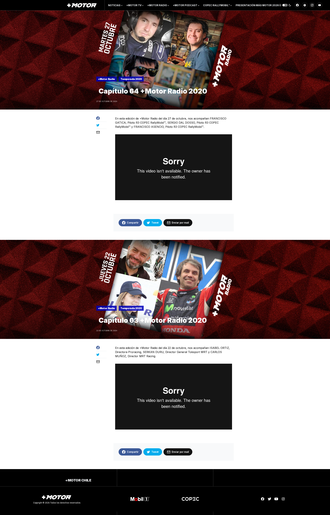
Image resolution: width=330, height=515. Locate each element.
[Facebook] (297, 5)
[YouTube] (319, 5)
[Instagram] (312, 5)
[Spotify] (304, 5)
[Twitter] (269, 499)
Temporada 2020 (131, 79)
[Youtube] (276, 499)
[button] (285, 5)
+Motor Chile (78, 480)
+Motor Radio (106, 79)
